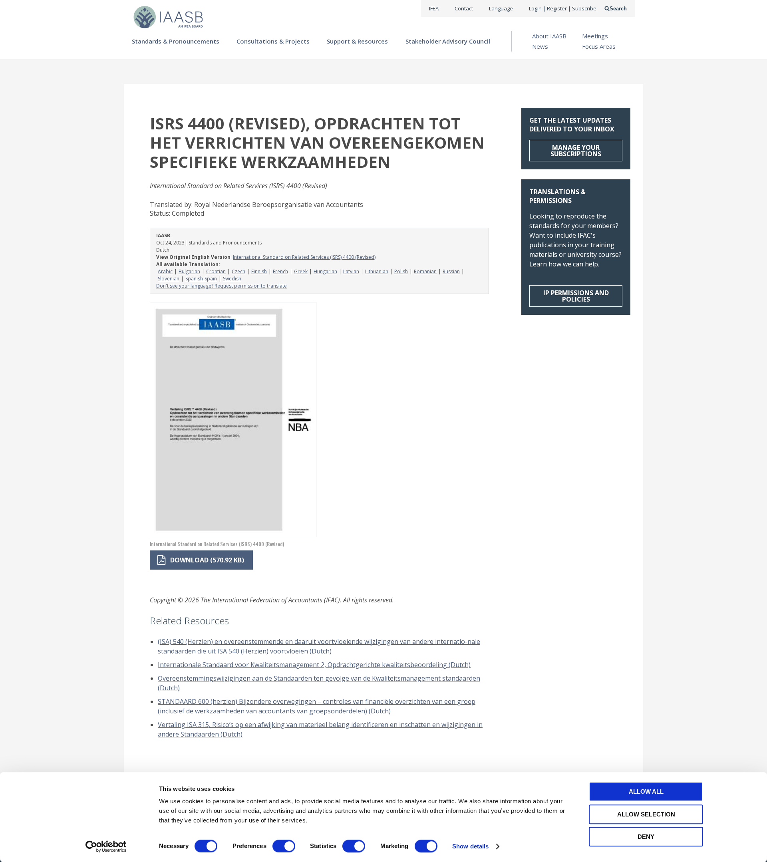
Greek (301, 271)
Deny (646, 836)
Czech (238, 271)
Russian (451, 271)
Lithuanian (376, 271)
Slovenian (168, 278)
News (540, 46)
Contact (464, 8)
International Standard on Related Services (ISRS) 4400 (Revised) (304, 257)
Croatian (216, 271)
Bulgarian (189, 271)
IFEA (434, 8)
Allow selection (646, 814)
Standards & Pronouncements (175, 41)
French (280, 271)
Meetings (595, 36)
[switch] (283, 846)
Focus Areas (599, 46)
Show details (470, 846)
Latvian (351, 271)
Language (501, 8)
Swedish (232, 278)
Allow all (646, 791)
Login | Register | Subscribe (562, 8)
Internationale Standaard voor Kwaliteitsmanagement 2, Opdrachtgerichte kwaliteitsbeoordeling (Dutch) (314, 664)
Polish (401, 271)
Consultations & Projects (273, 41)
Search (618, 9)
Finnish (259, 271)
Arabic (165, 271)
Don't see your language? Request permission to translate (221, 285)
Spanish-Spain (201, 278)
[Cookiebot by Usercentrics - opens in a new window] (106, 846)
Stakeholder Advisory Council (447, 41)
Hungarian (325, 271)
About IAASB (549, 36)
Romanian (425, 271)
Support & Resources (357, 41)
